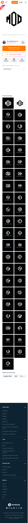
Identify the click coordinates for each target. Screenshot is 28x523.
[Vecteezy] (2, 2)
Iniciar (20, 2)
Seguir (23, 43)
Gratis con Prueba (14, 48)
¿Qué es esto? (17, 65)
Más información (7, 68)
